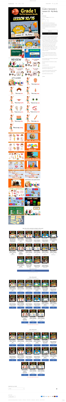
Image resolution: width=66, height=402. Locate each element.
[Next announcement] (57, 1)
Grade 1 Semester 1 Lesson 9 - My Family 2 (37, 252)
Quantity (43, 18)
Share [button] (44, 76)
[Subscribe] (23, 389)
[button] (53, 4)
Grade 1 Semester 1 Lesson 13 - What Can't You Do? (29, 265)
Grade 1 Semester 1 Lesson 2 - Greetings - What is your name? (28, 239)
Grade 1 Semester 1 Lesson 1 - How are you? (21, 239)
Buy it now (50, 33)
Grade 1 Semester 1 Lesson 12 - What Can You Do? (20, 265)
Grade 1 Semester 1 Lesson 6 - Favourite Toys (12, 252)
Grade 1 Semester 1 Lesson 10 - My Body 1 (45, 252)
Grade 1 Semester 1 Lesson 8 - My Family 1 (29, 252)
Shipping (47, 17)
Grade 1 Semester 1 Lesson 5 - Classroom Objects (53, 239)
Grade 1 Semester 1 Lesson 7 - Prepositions (21, 252)
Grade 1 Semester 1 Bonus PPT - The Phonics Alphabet (12, 239)
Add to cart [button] (33, 270)
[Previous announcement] (9, 1)
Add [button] (12, 292)
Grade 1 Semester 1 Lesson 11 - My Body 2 (53, 252)
